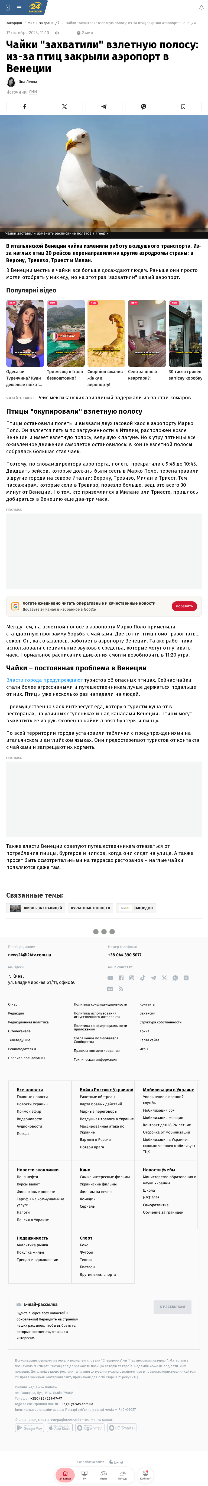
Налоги (23, 1212)
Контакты (147, 1004)
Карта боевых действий (101, 1104)
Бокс (84, 1245)
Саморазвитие (156, 1205)
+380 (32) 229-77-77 (46, 1398)
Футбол (86, 1252)
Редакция (16, 1013)
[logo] (35, 7)
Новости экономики (37, 1169)
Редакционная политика (28, 1022)
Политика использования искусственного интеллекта (97, 1015)
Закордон (14, 23)
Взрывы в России (95, 1139)
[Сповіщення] (201, 7)
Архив (144, 1031)
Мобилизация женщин (163, 1117)
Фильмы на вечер (96, 1191)
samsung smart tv (121, 1427)
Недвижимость (32, 1238)
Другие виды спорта (98, 1274)
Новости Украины (32, 1104)
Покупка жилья (30, 1252)
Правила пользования (26, 1058)
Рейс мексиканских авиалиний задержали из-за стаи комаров (113, 397)
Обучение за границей (163, 1212)
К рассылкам (172, 1307)
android (29, 1427)
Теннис (86, 1259)
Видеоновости (30, 1118)
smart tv (90, 1427)
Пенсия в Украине (33, 1219)
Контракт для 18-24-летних (167, 1125)
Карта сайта (149, 1040)
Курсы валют (28, 1184)
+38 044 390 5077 (124, 955)
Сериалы (88, 1206)
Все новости (30, 1089)
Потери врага (92, 1147)
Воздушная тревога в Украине (107, 1118)
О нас (12, 1004)
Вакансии (147, 1013)
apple (60, 1427)
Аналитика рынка (32, 1245)
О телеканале (19, 1031)
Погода (23, 1133)
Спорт (86, 1238)
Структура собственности (160, 1022)
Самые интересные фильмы (105, 1177)
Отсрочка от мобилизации (166, 1132)
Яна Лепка (28, 82)
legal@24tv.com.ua (78, 1404)
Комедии (88, 1199)
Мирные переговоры (98, 1111)
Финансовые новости (36, 1191)
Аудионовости (29, 1126)
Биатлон (87, 1267)
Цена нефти (27, 1177)
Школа (149, 1190)
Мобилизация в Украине (168, 1089)
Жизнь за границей (44, 23)
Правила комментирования (97, 1051)
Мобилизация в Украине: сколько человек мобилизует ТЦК (169, 1145)
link (110, 978)
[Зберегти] (183, 106)
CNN (33, 92)
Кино (85, 1169)
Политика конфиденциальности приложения (100, 1027)
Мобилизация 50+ (158, 1110)
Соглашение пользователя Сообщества (96, 1040)
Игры (143, 1049)
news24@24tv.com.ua (29, 955)
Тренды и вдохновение (37, 1259)
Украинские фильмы (98, 1184)
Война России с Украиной (106, 1089)
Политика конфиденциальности (100, 1004)
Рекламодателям (22, 1049)
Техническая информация (95, 1060)
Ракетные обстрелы (97, 1097)
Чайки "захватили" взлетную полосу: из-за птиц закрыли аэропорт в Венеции (131, 23)
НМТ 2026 (151, 1197)
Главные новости (32, 1097)
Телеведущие (19, 1040)
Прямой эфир (29, 1111)
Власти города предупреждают (44, 680)
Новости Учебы (159, 1169)
